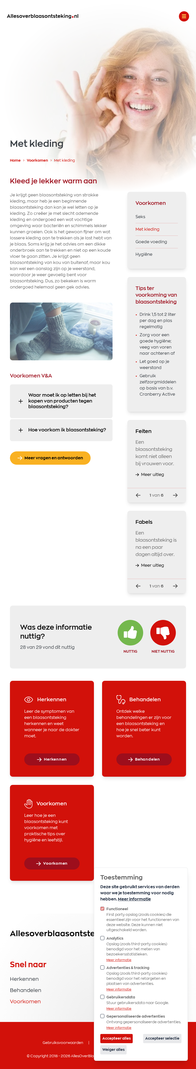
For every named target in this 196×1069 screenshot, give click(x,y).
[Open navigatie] (184, 16)
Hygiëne (144, 254)
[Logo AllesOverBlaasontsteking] (42, 16)
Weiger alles (113, 1050)
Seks (140, 217)
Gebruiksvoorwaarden (63, 1043)
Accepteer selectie (162, 1038)
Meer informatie (134, 899)
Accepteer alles (116, 1038)
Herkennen (24, 979)
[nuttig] (130, 632)
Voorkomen (38, 160)
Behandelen (25, 990)
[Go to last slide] (138, 495)
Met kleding (148, 229)
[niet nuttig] (163, 632)
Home (15, 160)
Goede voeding (151, 242)
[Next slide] (175, 495)
